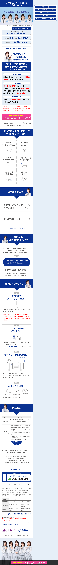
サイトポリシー (18, 525)
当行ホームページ (14, 346)
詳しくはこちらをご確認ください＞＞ (19, 514)
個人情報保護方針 (7, 525)
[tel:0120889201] (16, 477)
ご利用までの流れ (45, 7)
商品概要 (45, 16)
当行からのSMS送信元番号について (21, 28)
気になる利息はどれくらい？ (45, 10)
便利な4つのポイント (45, 13)
